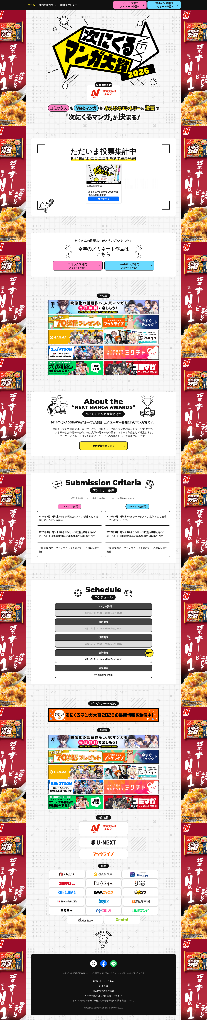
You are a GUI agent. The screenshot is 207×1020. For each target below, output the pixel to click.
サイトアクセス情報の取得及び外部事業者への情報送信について (103, 1000)
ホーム (31, 5)
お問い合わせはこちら (103, 981)
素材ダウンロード (70, 5)
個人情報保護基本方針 (103, 990)
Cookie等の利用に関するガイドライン (103, 995)
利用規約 (103, 985)
